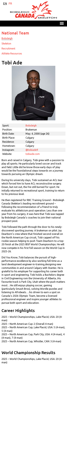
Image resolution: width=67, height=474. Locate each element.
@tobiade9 (32, 149)
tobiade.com (33, 153)
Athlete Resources (12, 53)
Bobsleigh (7, 38)
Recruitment (8, 48)
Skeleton (6, 43)
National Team (15, 33)
